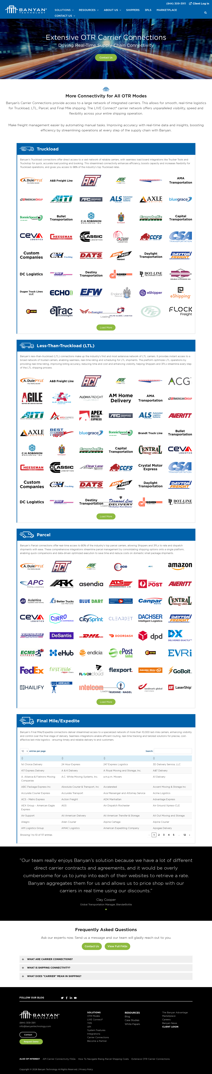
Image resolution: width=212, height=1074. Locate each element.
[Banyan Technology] (26, 9)
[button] (72, 10)
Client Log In (200, 3)
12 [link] (185, 1047)
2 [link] (159, 1047)
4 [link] (169, 1047)
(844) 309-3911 (176, 3)
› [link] (189, 1047)
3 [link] (164, 1047)
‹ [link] (149, 1047)
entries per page (37, 964)
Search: (149, 964)
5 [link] (173, 1047)
